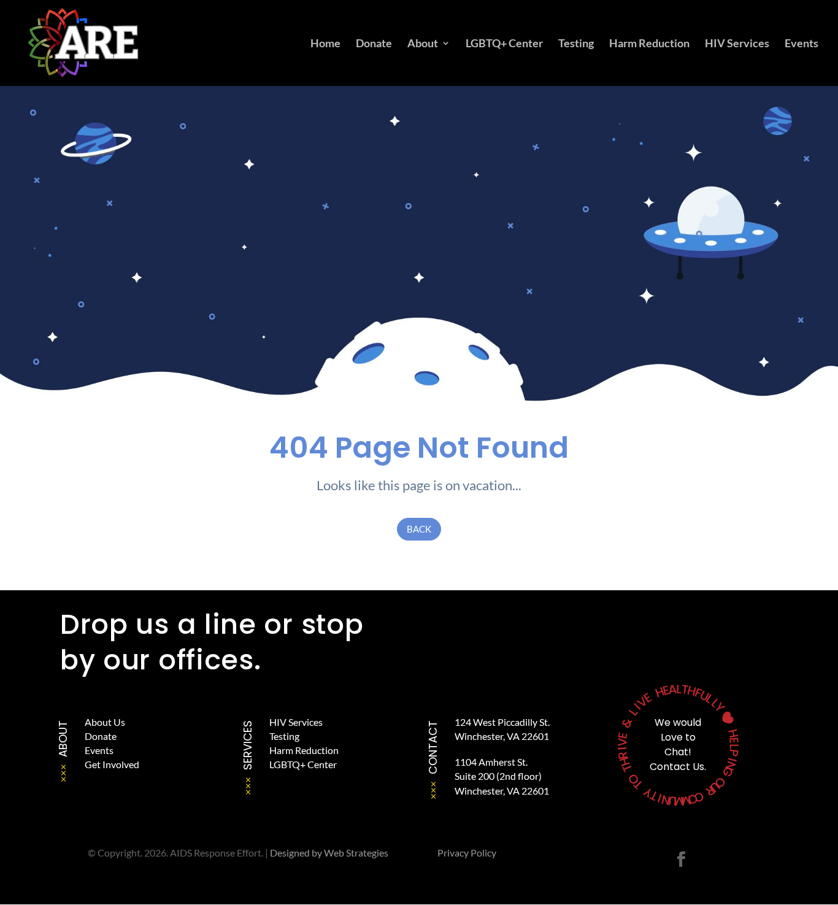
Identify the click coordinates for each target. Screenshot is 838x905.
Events (801, 44)
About (422, 44)
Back (419, 528)
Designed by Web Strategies (329, 852)
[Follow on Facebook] (681, 859)
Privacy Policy (466, 852)
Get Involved (112, 764)
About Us (105, 722)
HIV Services (737, 44)
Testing (576, 44)
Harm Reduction (649, 44)
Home (325, 44)
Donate (374, 44)
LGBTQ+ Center (504, 44)
